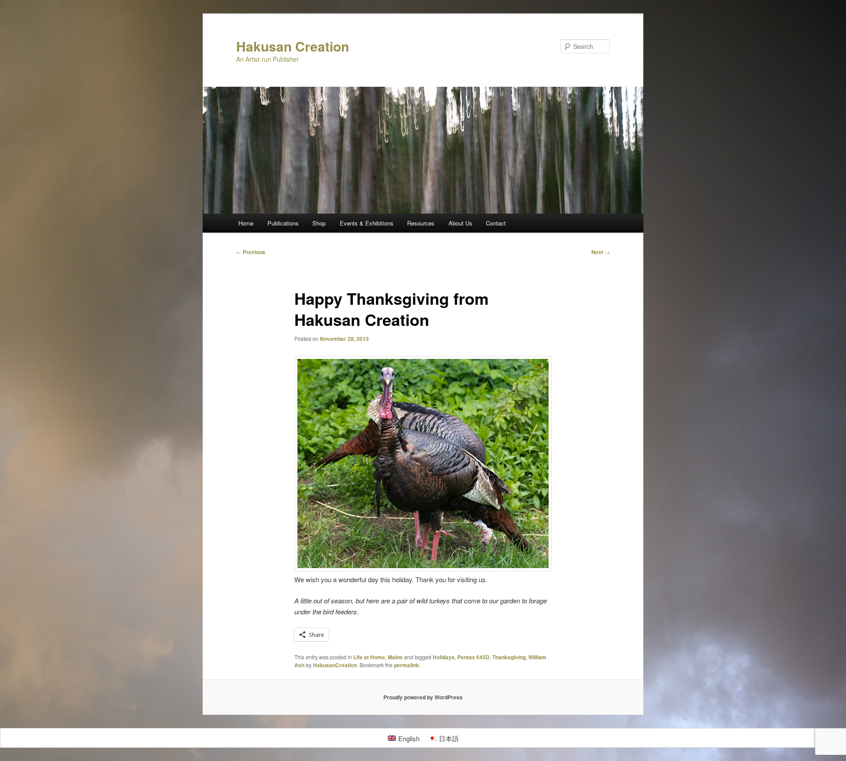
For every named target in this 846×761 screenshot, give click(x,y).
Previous (250, 252)
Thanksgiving (509, 657)
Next (600, 252)
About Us (460, 223)
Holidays (444, 657)
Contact (496, 223)
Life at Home (369, 657)
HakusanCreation (335, 665)
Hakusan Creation (292, 46)
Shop (319, 223)
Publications (283, 223)
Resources (420, 223)
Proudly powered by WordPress (423, 697)
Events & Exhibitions (366, 223)
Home (245, 223)
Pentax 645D (473, 657)
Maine (395, 657)
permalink (406, 665)
